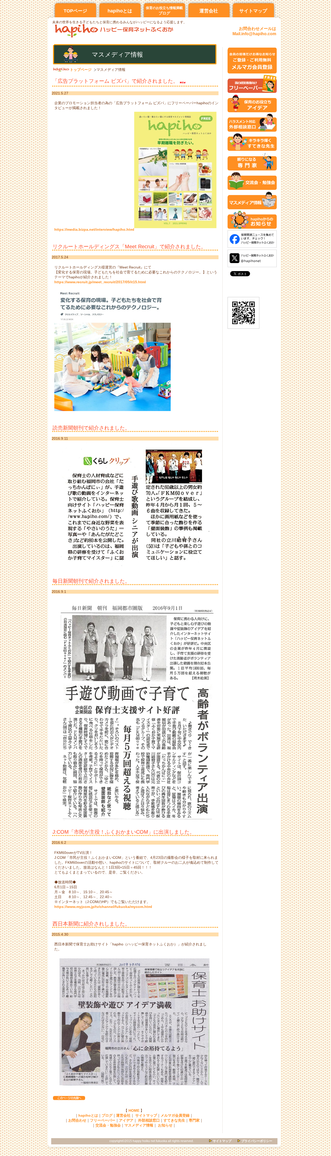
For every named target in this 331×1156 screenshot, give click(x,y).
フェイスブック (252, 239)
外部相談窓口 (149, 1120)
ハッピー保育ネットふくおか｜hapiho (114, 31)
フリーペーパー (102, 1120)
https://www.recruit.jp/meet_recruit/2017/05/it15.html (100, 282)
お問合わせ (77, 1120)
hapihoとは (88, 1115)
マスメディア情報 (138, 1125)
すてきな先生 (174, 1120)
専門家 (194, 1120)
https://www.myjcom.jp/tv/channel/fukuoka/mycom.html (103, 907)
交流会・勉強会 (108, 1125)
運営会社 (123, 1115)
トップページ (81, 70)
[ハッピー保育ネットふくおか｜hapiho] (243, 330)
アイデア (126, 1120)
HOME (134, 1111)
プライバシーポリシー (256, 1141)
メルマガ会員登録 (175, 1115)
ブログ (107, 1115)
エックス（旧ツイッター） (252, 258)
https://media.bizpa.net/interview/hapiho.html (94, 230)
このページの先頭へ (69, 1098)
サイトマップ (146, 1115)
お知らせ (165, 1125)
